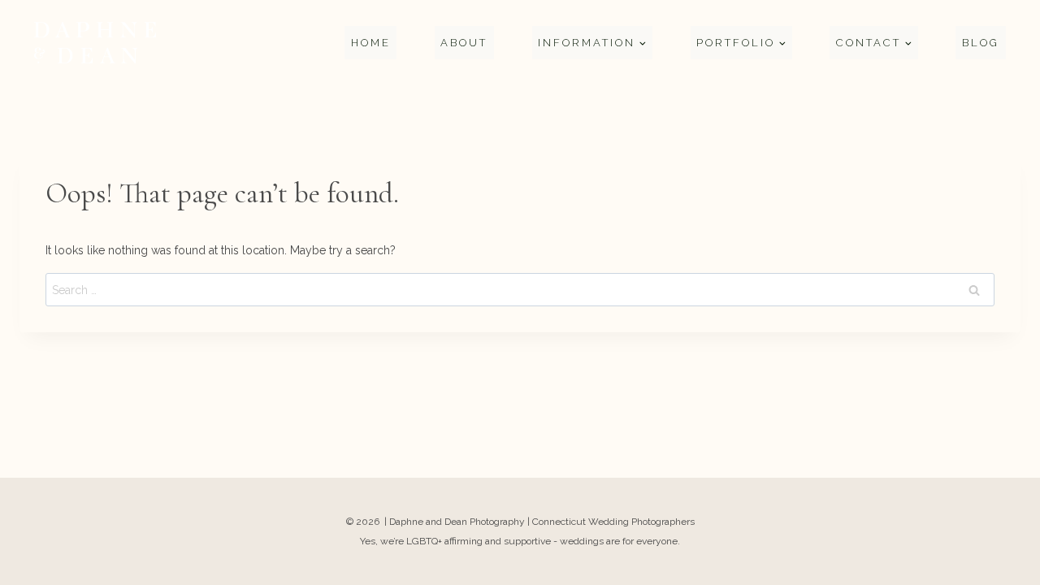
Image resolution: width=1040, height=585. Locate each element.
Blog (980, 43)
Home (371, 43)
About (464, 43)
